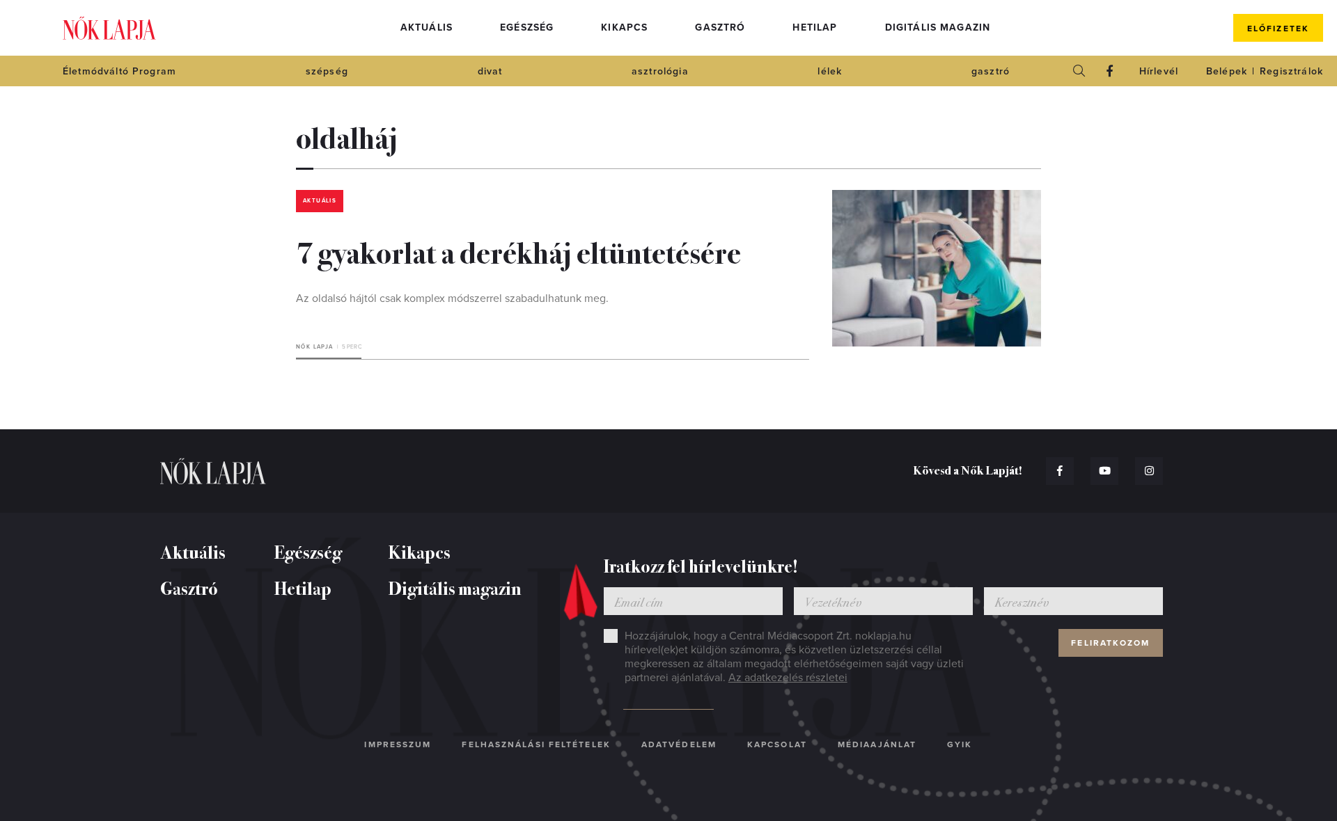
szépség (327, 71)
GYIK (959, 744)
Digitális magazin (938, 27)
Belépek (1226, 71)
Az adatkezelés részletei (787, 678)
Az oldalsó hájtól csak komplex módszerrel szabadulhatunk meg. (452, 298)
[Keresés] (1079, 71)
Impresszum (397, 744)
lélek (830, 71)
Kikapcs (624, 27)
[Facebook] (1110, 71)
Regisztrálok (1291, 71)
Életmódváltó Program (119, 71)
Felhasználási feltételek (536, 744)
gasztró (990, 71)
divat (490, 71)
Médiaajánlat (877, 744)
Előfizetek (1278, 28)
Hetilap (814, 27)
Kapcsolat (777, 744)
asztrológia (660, 71)
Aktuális (426, 27)
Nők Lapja (109, 28)
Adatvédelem (679, 744)
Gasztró (720, 27)
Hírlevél (1158, 71)
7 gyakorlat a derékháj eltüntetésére (518, 251)
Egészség (527, 27)
